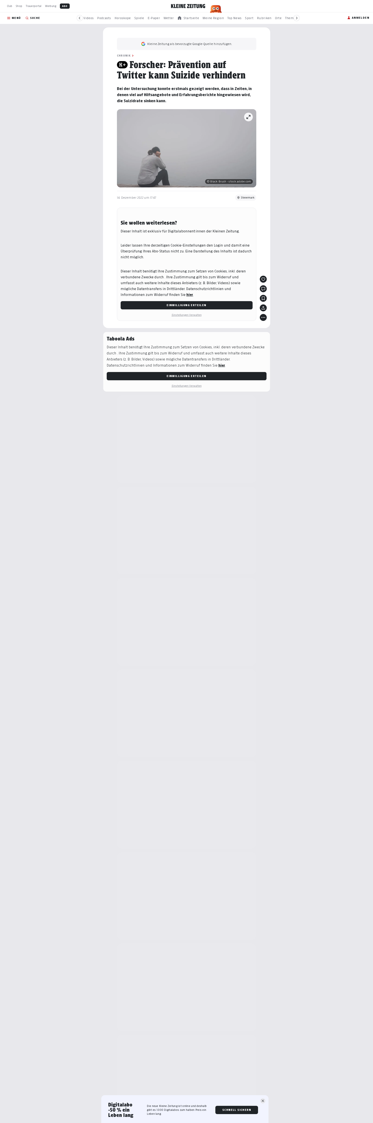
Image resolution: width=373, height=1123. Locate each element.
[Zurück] (80, 18)
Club (9, 6)
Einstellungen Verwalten (187, 315)
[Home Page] (188, 6)
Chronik (124, 55)
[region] (188, 18)
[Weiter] (297, 18)
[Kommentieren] (263, 288)
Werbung (50, 6)
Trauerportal (33, 6)
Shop (19, 6)
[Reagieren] (263, 279)
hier (189, 295)
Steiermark (248, 197)
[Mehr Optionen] (263, 317)
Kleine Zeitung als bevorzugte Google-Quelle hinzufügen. (189, 43)
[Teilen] (263, 307)
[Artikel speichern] (263, 298)
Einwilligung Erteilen (186, 305)
